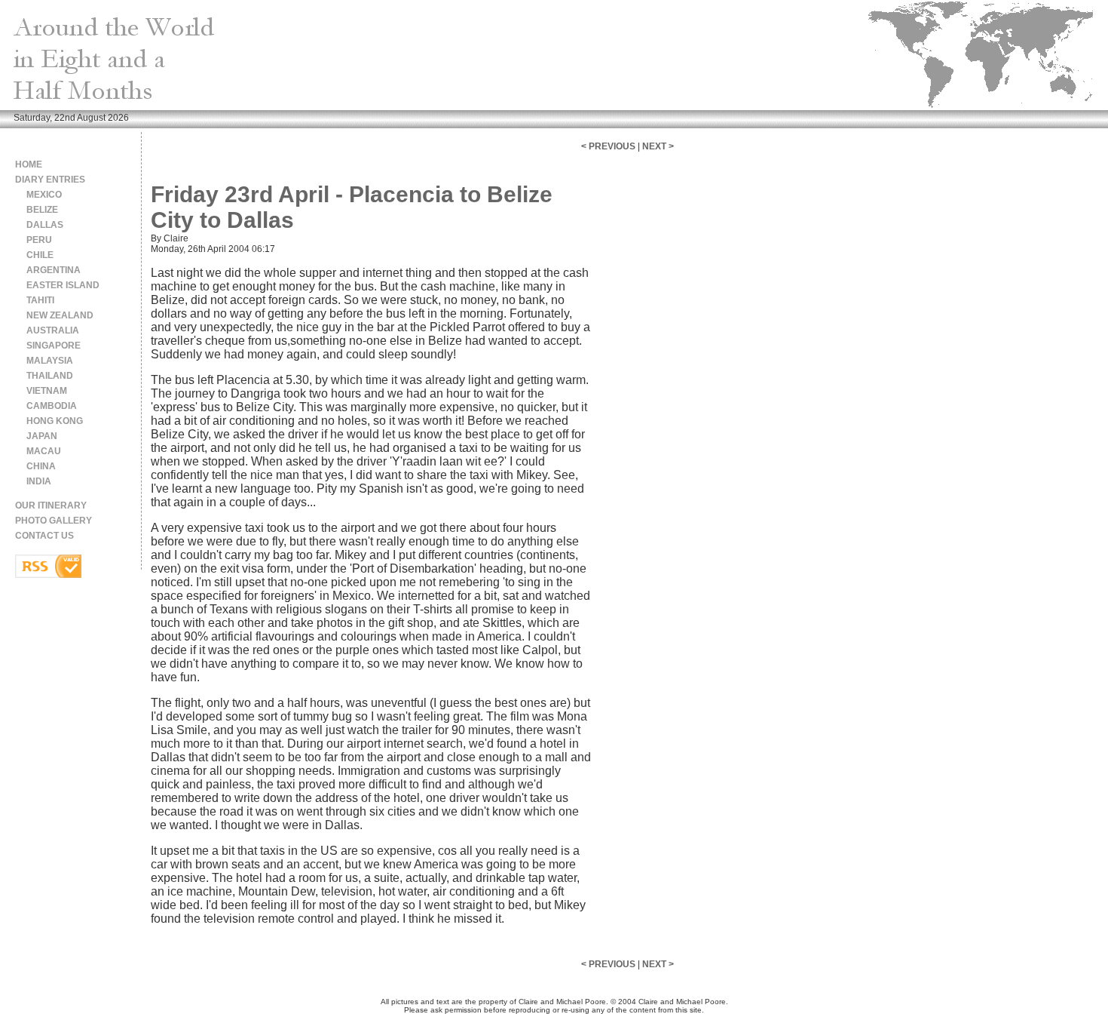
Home (28, 164)
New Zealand (59, 315)
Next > (658, 146)
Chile (40, 255)
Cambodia (51, 406)
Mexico (44, 194)
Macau (43, 451)
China (41, 466)
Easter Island (62, 285)
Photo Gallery (53, 520)
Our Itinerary (51, 505)
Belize (42, 209)
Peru (39, 240)
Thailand (49, 375)
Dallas (44, 225)
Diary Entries (50, 179)
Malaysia (49, 360)
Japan (41, 436)
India (38, 481)
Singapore (53, 345)
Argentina (53, 270)
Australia (52, 330)
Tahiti (40, 300)
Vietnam (46, 391)
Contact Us (44, 535)
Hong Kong (54, 421)
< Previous (608, 146)
